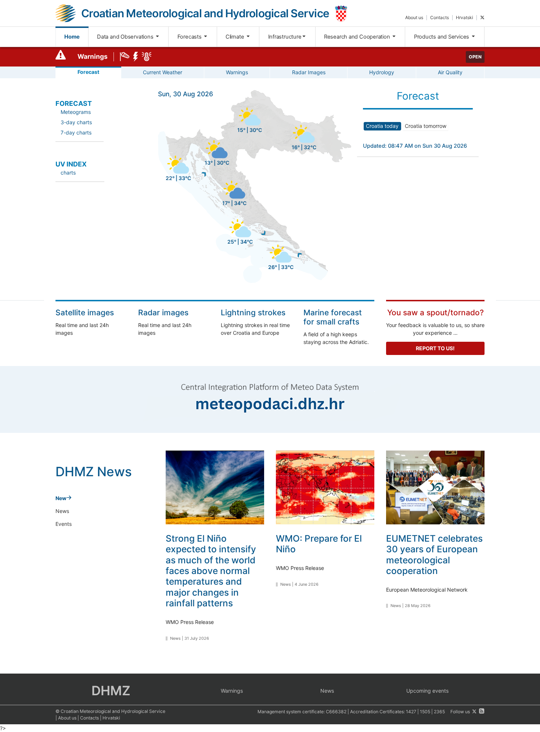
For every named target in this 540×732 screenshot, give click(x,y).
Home (71, 36)
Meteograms (76, 112)
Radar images (163, 312)
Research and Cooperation (358, 36)
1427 (411, 711)
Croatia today (382, 126)
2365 (439, 711)
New (60, 498)
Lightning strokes (253, 312)
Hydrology (381, 72)
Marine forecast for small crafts (332, 317)
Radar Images (308, 72)
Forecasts (190, 36)
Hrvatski (464, 17)
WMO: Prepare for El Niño (319, 544)
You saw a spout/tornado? (435, 312)
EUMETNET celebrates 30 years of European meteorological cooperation (434, 554)
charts (68, 172)
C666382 (336, 711)
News (62, 511)
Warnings (93, 56)
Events (63, 524)
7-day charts (76, 132)
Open (475, 57)
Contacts (439, 17)
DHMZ (110, 690)
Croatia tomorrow (425, 126)
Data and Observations (126, 36)
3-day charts (76, 122)
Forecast (88, 72)
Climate (235, 36)
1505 (425, 711)
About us (414, 17)
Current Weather (162, 72)
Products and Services (442, 36)
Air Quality (450, 72)
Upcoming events (427, 691)
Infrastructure (285, 36)
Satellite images (84, 312)
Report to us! (435, 348)
